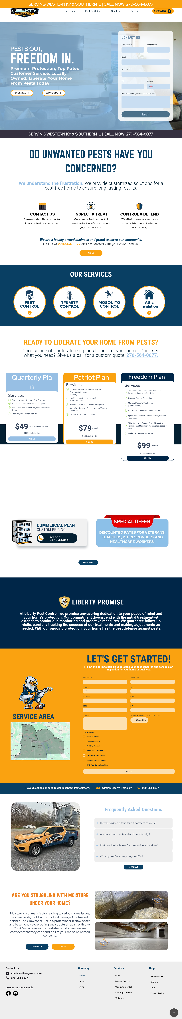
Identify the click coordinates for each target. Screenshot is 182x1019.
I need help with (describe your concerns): (139, 93)
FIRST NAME (87, 678)
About (82, 981)
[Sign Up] (30, 313)
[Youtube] (15, 993)
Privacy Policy (157, 993)
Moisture (119, 998)
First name (127, 45)
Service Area (156, 976)
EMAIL (132, 687)
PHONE (85, 687)
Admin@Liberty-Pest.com (117, 788)
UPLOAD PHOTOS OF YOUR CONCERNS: (145, 715)
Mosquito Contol (123, 986)
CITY (132, 696)
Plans (117, 975)
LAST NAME (134, 678)
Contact (154, 982)
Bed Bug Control (123, 992)
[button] (69, 11)
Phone (150, 81)
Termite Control (122, 981)
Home (82, 975)
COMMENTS (87, 715)
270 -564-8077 (139, 134)
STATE (85, 706)
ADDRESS (86, 696)
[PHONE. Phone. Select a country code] (87, 691)
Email (124, 57)
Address (126, 69)
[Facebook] (8, 993)
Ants (81, 986)
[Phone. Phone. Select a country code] (151, 86)
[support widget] (174, 1012)
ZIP (124, 81)
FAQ (152, 987)
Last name (152, 45)
